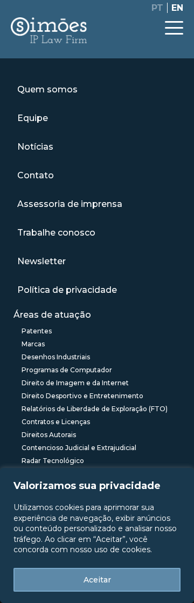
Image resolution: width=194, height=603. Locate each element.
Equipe (32, 118)
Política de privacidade (67, 290)
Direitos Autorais (49, 435)
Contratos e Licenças (56, 422)
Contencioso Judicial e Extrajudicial (79, 448)
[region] (97, 535)
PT (157, 8)
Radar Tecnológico (53, 461)
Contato (35, 175)
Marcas (33, 344)
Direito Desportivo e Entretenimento (82, 396)
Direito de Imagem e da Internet (75, 383)
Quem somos (47, 89)
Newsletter (41, 261)
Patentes (37, 331)
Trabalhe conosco (56, 232)
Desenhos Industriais (56, 357)
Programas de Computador (67, 370)
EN (177, 8)
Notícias (35, 147)
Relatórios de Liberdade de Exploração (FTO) (95, 409)
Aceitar (97, 580)
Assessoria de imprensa (69, 204)
